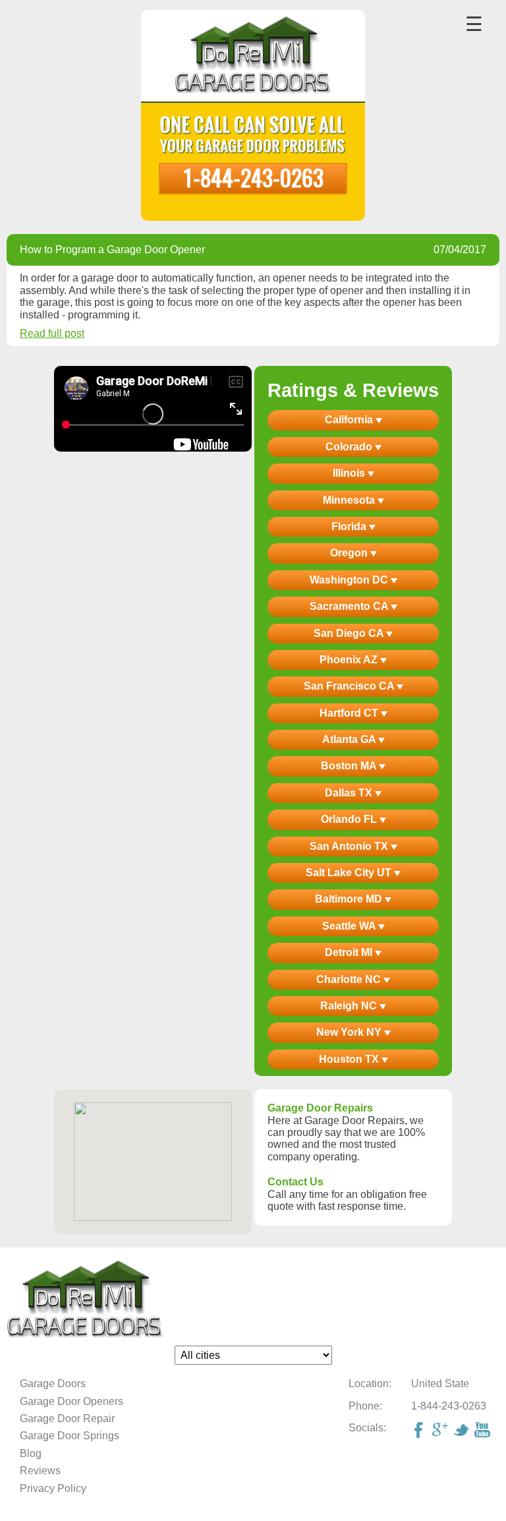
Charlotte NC (349, 979)
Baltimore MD (350, 899)
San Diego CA (350, 633)
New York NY (350, 1032)
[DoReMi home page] (253, 1300)
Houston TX (350, 1059)
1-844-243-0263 (253, 177)
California (350, 419)
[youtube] (483, 1431)
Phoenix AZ (350, 659)
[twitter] (462, 1431)
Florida (350, 526)
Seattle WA (350, 926)
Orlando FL (350, 819)
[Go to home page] (253, 57)
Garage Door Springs (69, 1435)
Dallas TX (350, 792)
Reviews (40, 1470)
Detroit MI (350, 952)
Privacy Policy (53, 1488)
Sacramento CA (350, 606)
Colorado (350, 446)
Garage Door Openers (71, 1401)
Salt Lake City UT (350, 872)
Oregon (350, 552)
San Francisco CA (350, 686)
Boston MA (350, 765)
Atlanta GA (350, 739)
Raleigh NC (350, 1005)
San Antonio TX (350, 846)
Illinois (350, 473)
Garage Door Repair (67, 1418)
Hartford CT (350, 713)
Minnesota (350, 500)
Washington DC (350, 579)
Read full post (52, 333)
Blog (31, 1453)
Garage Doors (53, 1383)
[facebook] (420, 1431)
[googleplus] (441, 1431)
